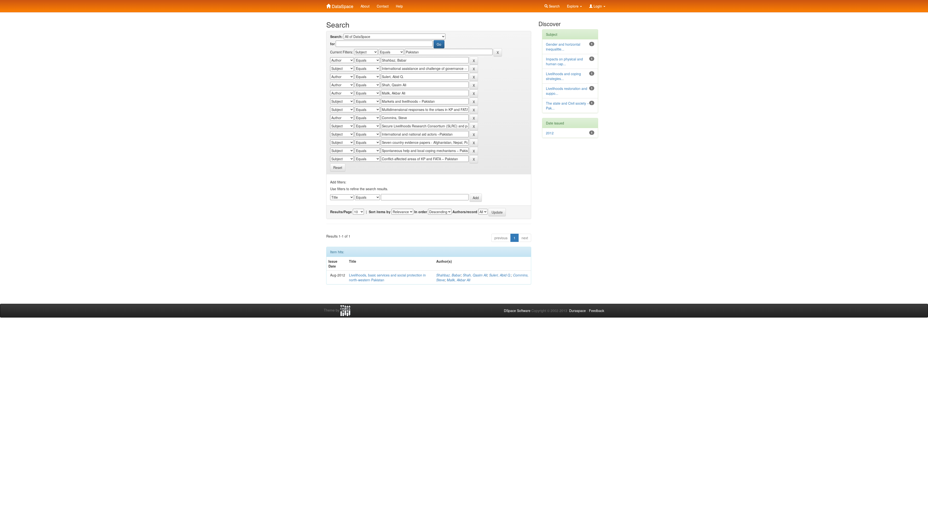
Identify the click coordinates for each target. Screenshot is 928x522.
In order (420, 211)
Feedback (596, 310)
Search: (336, 36)
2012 (550, 132)
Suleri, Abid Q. (500, 275)
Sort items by (380, 211)
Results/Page (341, 211)
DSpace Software (517, 310)
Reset (337, 167)
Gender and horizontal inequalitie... (563, 46)
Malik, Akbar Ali (458, 279)
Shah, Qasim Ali (475, 275)
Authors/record (464, 211)
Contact (383, 6)
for (332, 43)
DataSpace (342, 5)
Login (598, 6)
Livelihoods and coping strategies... (563, 76)
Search (554, 6)
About (365, 6)
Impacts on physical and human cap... (564, 61)
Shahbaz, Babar (448, 275)
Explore (573, 6)
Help (399, 6)
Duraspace (577, 310)
